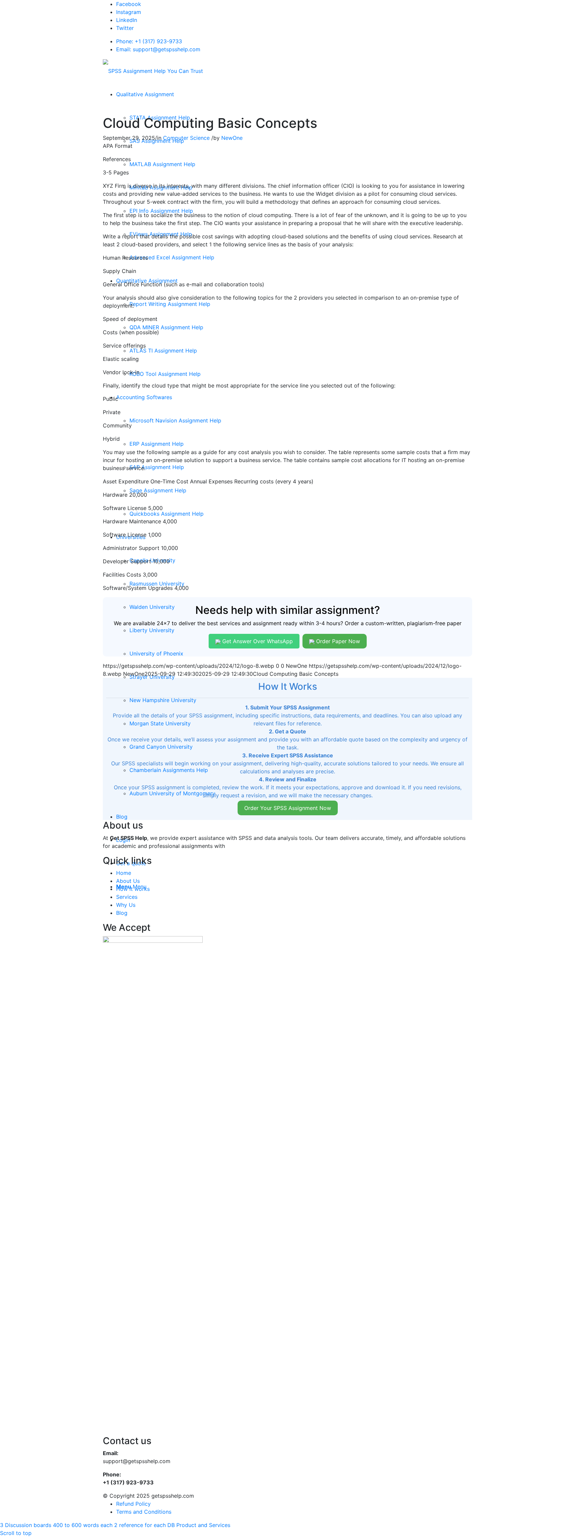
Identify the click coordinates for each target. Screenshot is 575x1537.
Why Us (125, 904)
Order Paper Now (337, 641)
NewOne (232, 137)
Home (123, 873)
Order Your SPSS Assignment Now (287, 808)
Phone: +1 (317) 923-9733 (149, 41)
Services (126, 897)
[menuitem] (145, 94)
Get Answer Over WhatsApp (257, 641)
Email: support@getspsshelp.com (158, 49)
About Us (128, 881)
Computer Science (186, 137)
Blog (121, 912)
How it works (133, 889)
